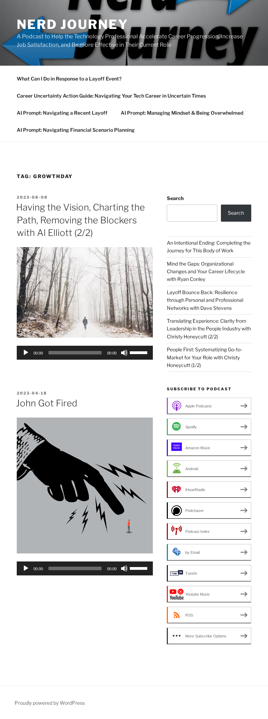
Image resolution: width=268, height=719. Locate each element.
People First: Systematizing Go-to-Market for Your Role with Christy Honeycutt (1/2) (204, 357)
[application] (85, 353)
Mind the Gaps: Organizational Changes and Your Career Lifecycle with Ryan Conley (206, 271)
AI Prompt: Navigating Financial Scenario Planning (76, 130)
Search (175, 198)
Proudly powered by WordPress (50, 703)
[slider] (139, 352)
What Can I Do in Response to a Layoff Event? (69, 79)
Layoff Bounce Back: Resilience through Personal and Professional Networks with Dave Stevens (205, 300)
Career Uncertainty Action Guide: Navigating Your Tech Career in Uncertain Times (111, 96)
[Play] (25, 352)
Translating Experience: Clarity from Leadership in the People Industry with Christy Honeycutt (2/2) (209, 328)
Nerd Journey (72, 24)
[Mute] (124, 352)
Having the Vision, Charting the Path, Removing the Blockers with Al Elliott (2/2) (80, 220)
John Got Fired (46, 403)
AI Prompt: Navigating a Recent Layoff (62, 113)
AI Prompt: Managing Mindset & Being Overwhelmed (182, 113)
